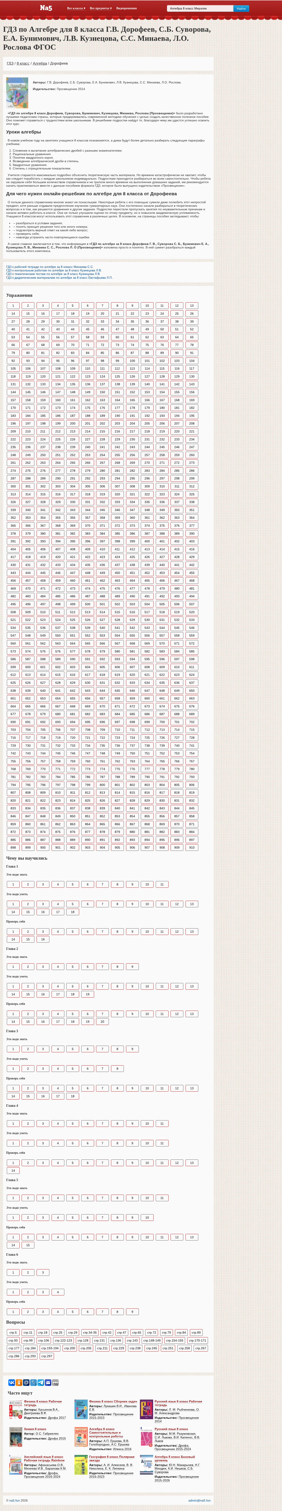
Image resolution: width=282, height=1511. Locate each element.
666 (43, 706)
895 (162, 840)
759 (72, 761)
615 (58, 675)
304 (72, 486)
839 (102, 808)
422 (87, 557)
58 (87, 337)
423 (102, 557)
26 (192, 313)
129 (177, 376)
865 (102, 824)
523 (43, 620)
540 (102, 628)
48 (132, 329)
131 (13, 384)
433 (58, 565)
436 (102, 565)
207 (177, 423)
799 (87, 785)
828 (132, 800)
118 (13, 376)
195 (192, 415)
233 (177, 439)
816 (147, 792)
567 (117, 643)
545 (177, 628)
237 (43, 447)
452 (147, 573)
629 (72, 682)
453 (162, 573)
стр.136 (115, 1340)
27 (13, 321)
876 (72, 832)
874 (43, 832)
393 (43, 541)
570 (162, 643)
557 (162, 635)
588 (43, 659)
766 (177, 761)
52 (192, 329)
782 (28, 777)
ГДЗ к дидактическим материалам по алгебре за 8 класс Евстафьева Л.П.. (59, 277)
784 (58, 777)
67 (28, 345)
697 (117, 722)
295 (132, 478)
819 (192, 792)
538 (72, 628)
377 (192, 525)
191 (132, 415)
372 (117, 525)
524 (58, 620)
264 (58, 462)
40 (13, 329)
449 (102, 573)
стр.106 (43, 1340)
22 (132, 313)
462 (102, 580)
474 (87, 588)
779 (177, 769)
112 (117, 368)
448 (87, 573)
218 (147, 431)
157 (13, 400)
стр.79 (166, 1332)
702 (192, 722)
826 (102, 800)
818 (177, 792)
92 (13, 361)
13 (192, 305)
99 (117, 361)
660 (147, 698)
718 (43, 737)
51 (177, 329)
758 (58, 761)
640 (43, 690)
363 (177, 517)
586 (13, 659)
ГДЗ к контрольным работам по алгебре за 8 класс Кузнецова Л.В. (54, 270)
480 (177, 588)
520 (192, 612)
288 (28, 478)
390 (192, 533)
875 (58, 832)
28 (28, 321)
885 (13, 840)
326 (13, 502)
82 (58, 353)
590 (72, 659)
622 (162, 675)
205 (147, 423)
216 (117, 431)
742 (13, 753)
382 (72, 533)
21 (117, 313)
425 (132, 557)
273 (192, 462)
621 (147, 675)
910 (192, 847)
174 (72, 408)
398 (117, 541)
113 (132, 368)
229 (117, 439)
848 (43, 816)
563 (58, 643)
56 (58, 337)
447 (72, 573)
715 (192, 729)
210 (28, 431)
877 (87, 832)
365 (13, 525)
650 (192, 690)
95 (58, 361)
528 (117, 620)
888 (58, 840)
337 (177, 502)
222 (13, 439)
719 (58, 737)
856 (162, 816)
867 (132, 824)
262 (28, 462)
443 (13, 573)
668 (72, 706)
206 (162, 423)
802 (132, 785)
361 (147, 517)
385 (117, 533)
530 (147, 620)
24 (162, 313)
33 (102, 321)
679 (43, 714)
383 (87, 533)
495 (13, 604)
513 (87, 612)
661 (162, 698)
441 (177, 565)
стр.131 (99, 1340)
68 (43, 345)
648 (162, 690)
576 (58, 651)
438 (132, 565)
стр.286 (14, 1356)
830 (162, 800)
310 (162, 486)
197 (28, 423)
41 (28, 329)
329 (58, 502)
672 (132, 706)
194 (177, 415)
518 (162, 612)
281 (117, 470)
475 (102, 588)
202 (102, 423)
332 (102, 502)
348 (147, 510)
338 (192, 502)
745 (58, 753)
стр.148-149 (152, 1340)
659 (132, 698)
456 (13, 580)
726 (162, 737)
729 (13, 745)
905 (117, 847)
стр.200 (69, 1348)
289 (43, 478)
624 (192, 675)
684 (117, 714)
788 (117, 777)
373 (132, 525)
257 (147, 455)
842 (147, 808)
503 (132, 604)
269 (132, 462)
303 (58, 486)
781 (13, 777)
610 (177, 667)
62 (147, 337)
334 (132, 502)
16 (43, 313)
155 (177, 392)
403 (192, 541)
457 (28, 580)
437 (117, 565)
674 (162, 706)
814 (117, 792)
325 (192, 494)
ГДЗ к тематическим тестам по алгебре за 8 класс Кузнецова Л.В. (53, 274)
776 (132, 769)
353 (28, 517)
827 (117, 800)
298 (177, 478)
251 (58, 455)
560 (13, 643)
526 (87, 620)
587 (28, 659)
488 (102, 596)
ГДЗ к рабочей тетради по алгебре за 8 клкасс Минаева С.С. (50, 267)
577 (72, 651)
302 (43, 486)
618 (102, 675)
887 (43, 840)
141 (162, 384)
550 (58, 635)
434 (72, 565)
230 (132, 439)
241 (102, 447)
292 (87, 478)
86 (117, 353)
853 (117, 816)
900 (43, 847)
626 (28, 682)
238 (58, 447)
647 (147, 690)
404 (13, 549)
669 (87, 706)
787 (102, 777)
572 (192, 643)
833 (13, 808)
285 (177, 470)
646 (132, 690)
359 (117, 517)
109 (72, 368)
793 (192, 777)
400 (147, 541)
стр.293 (30, 1356)
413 (147, 549)
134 (58, 384)
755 (13, 761)
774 (102, 769)
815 (132, 792)
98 (102, 361)
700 (162, 722)
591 (87, 659)
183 (13, 415)
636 (177, 682)
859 (13, 824)
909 (177, 847)
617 (87, 675)
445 (43, 573)
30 (58, 321)
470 (28, 588)
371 (102, 525)
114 (147, 368)
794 (13, 785)
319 (102, 494)
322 (147, 494)
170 (13, 408)
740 (177, 745)
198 (43, 423)
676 (192, 706)
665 (28, 706)
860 (28, 824)
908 (162, 847)
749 (117, 753)
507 (192, 604)
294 (117, 478)
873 (28, 832)
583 (162, 651)
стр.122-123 (63, 1340)
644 (102, 690)
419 (43, 557)
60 (117, 337)
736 (117, 745)
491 (147, 596)
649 (177, 690)
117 (191, 368)
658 (117, 698)
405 (28, 549)
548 (28, 635)
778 (162, 769)
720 (72, 737)
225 (58, 439)
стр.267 (200, 1348)
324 (177, 494)
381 (58, 533)
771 (58, 769)
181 (177, 408)
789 (132, 777)
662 (177, 698)
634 (147, 682)
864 (87, 824)
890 (87, 840)
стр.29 (72, 1332)
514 (102, 612)
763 (132, 761)
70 (72, 345)
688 (177, 714)
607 (132, 667)
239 (72, 447)
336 (162, 502)
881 (147, 832)
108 (58, 368)
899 (28, 847)
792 (177, 777)
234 (192, 439)
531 (162, 620)
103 (177, 361)
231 (147, 439)
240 (87, 447)
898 (13, 847)
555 (132, 635)
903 (87, 847)
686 (147, 714)
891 (102, 840)
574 (28, 651)
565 (87, 643)
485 (58, 596)
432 (43, 565)
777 (147, 769)
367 (43, 525)
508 (13, 612)
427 (162, 557)
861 (43, 824)
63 (162, 337)
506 (177, 604)
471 (43, 588)
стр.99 (28, 1340)
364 (192, 517)
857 (177, 816)
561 (28, 643)
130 (192, 376)
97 (87, 361)
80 (28, 353)
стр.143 (132, 1340)
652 (28, 698)
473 (72, 588)
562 (43, 643)
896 (177, 840)
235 (13, 447)
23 (147, 313)
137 (102, 384)
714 (177, 729)
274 (13, 470)
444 (28, 573)
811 (72, 792)
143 (192, 384)
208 (192, 423)
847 (28, 816)
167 (162, 400)
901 (58, 847)
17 (58, 313)
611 (191, 667)
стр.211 (102, 1348)
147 (58, 392)
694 (72, 722)
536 (43, 628)
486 (72, 596)
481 (192, 588)
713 (162, 729)
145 (28, 392)
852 (102, 816)
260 (192, 455)
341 (43, 510)
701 (177, 722)
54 (28, 337)
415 (177, 549)
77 (177, 345)
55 (43, 337)
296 (147, 478)
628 (58, 682)
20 (102, 313)
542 (132, 628)
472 (58, 588)
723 (117, 737)
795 (28, 785)
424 (117, 557)
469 (13, 588)
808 (28, 792)
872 (13, 832)
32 (87, 321)
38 (177, 321)
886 (28, 840)
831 (177, 800)
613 (28, 675)
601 (43, 667)
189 (102, 415)
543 (147, 628)
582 (147, 651)
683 (102, 714)
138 (117, 384)
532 (177, 620)
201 (87, 423)
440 (162, 565)
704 (28, 729)
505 (162, 604)
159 (43, 400)
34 (117, 321)
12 (177, 305)
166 (147, 400)
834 (28, 808)
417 (13, 557)
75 (147, 345)
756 (28, 761)
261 (13, 462)
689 (192, 714)
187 (72, 415)
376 (177, 525)
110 (87, 368)
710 (117, 729)
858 (192, 816)
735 (102, 745)
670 (102, 706)
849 (58, 816)
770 (43, 769)
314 (28, 494)
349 (162, 510)
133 (43, 384)
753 (177, 753)
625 (13, 682)
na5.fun (14, 1500)
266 (87, 462)
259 (177, 455)
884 (192, 832)
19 (87, 313)
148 (72, 392)
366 (28, 525)
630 (87, 682)
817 (162, 792)
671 (117, 706)
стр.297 (46, 1356)
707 (72, 729)
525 (72, 620)
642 (72, 690)
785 (72, 777)
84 (87, 353)
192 (147, 415)
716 (13, 737)
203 (117, 423)
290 (58, 478)
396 (87, 541)
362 (162, 517)
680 (58, 714)
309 (147, 486)
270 (147, 462)
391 (13, 541)
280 (102, 470)
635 (162, 682)
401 (162, 541)
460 (72, 580)
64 (177, 337)
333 (117, 502)
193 (162, 415)
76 (162, 345)
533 (192, 620)
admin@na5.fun (199, 1500)
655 (72, 698)
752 (162, 753)
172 (43, 408)
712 (147, 729)
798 (72, 785)
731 (43, 745)
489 (117, 596)
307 (117, 486)
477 (132, 588)
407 (58, 549)
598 (192, 659)
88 (147, 353)
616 (72, 675)
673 (147, 706)
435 (87, 565)
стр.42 (106, 1332)
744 (43, 753)
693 (58, 722)
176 (102, 408)
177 (117, 408)
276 (43, 470)
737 (132, 745)
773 (87, 769)
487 (87, 596)
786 (87, 777)
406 (43, 549)
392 (28, 541)
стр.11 (28, 1332)
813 (102, 792)
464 (132, 580)
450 (117, 573)
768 (13, 769)
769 (28, 769)
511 (57, 612)
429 (192, 557)
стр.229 (118, 1348)
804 (162, 785)
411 (117, 549)
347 (132, 510)
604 (87, 667)
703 (13, 729)
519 (177, 612)
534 (13, 628)
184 (28, 415)
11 (162, 305)
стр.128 (83, 1340)
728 (192, 737)
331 (87, 502)
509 (28, 612)
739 (162, 745)
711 (132, 729)
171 (28, 408)
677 (13, 714)
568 (132, 643)
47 (117, 329)
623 (177, 675)
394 (58, 541)
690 (13, 722)
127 (147, 376)
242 (117, 447)
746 (72, 753)
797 (58, 785)
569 (147, 643)
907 (147, 847)
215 (102, 431)
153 (147, 392)
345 (102, 510)
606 (117, 667)
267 (102, 462)
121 (58, 376)
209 (13, 431)
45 (87, 329)
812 (87, 792)
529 (132, 620)
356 (72, 517)
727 (177, 737)
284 (162, 470)
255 (117, 455)
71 (87, 345)
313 (13, 494)
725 (147, 737)
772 (72, 769)
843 (162, 808)
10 (147, 305)
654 (58, 698)
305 (87, 486)
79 (13, 353)
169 (192, 400)
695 (87, 722)
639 (28, 690)
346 (117, 510)
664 (13, 706)
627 (43, 682)
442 (192, 565)
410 (102, 549)
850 (72, 816)
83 (72, 353)
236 (28, 447)
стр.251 (168, 1348)
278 (72, 470)
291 (72, 478)
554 (117, 635)
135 (72, 384)
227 (87, 439)
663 (192, 698)
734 (87, 745)
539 (87, 628)
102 (162, 361)
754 (192, 753)
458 (43, 580)
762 (117, 761)
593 (117, 659)
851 (87, 816)
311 (177, 486)
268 (117, 462)
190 (117, 415)
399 (132, 541)
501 (102, 604)
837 (72, 808)
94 (43, 361)
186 (58, 415)
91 (192, 353)
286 (192, 470)
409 (87, 549)
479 (162, 588)
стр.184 (30, 1348)
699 (147, 722)
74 (132, 345)
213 (72, 431)
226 (72, 439)
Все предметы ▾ (101, 8)
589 (58, 659)
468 (192, 580)
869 (162, 824)
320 (117, 494)
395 (72, 541)
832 (192, 800)
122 (72, 376)
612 (13, 675)
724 (132, 737)
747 (87, 753)
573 (13, 651)
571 (177, 643)
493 (177, 596)
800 (102, 785)
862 (58, 824)
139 (132, 384)
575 (43, 651)
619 (117, 675)
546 (192, 628)
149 (87, 392)
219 (162, 431)
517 (147, 612)
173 (58, 408)
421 (72, 557)
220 (177, 431)
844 (177, 808)
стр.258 (184, 1348)
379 (28, 533)
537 (58, 628)
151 (117, 392)
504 (147, 604)
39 (192, 321)
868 (147, 824)
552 (87, 635)
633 (132, 682)
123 (87, 376)
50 (162, 329)
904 (102, 847)
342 (58, 510)
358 (102, 517)
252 (72, 455)
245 (162, 447)
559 (192, 635)
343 (72, 510)
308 (132, 486)
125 (117, 376)
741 (192, 745)
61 (132, 337)
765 (162, 761)
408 (72, 549)
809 (43, 792)
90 (177, 353)
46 (102, 329)
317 (72, 494)
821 (28, 800)
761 (102, 761)
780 (192, 769)
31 (72, 321)
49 (147, 329)
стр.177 (14, 1348)
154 (162, 392)
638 (13, 690)
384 (102, 533)
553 (102, 635)
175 (87, 408)
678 (28, 714)
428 (177, 557)
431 (28, 565)
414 (162, 549)
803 (147, 785)
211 (42, 431)
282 (132, 470)
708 (87, 729)
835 (43, 808)
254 (102, 455)
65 (192, 337)
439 (147, 565)
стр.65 (136, 1332)
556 (147, 635)
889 (72, 840)
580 (117, 651)
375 (162, 525)
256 (132, 455)
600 (28, 667)
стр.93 (13, 1340)
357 (87, 517)
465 (147, 580)
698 (132, 722)
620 (132, 675)
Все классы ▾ (76, 8)
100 (132, 361)
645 (117, 690)
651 (13, 698)
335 (147, 502)
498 (58, 604)
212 (58, 431)
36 (147, 321)
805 (177, 785)
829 (147, 800)
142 (177, 384)
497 (43, 604)
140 (147, 384)
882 (162, 832)
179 (147, 408)
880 (132, 832)
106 (28, 368)
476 (117, 588)
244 (147, 447)
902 (72, 847)
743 (28, 753)
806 (192, 785)
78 (192, 345)
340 (28, 510)
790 (147, 777)
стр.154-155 (174, 1340)
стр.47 (121, 1332)
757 (43, 761)
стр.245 (151, 1348)
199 (58, 423)
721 (87, 737)
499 (72, 604)
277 (58, 470)
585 (192, 651)
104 (192, 361)
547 (13, 635)
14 (13, 313)
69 (58, 345)
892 (117, 840)
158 (28, 400)
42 (43, 329)
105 (13, 368)
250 (43, 455)
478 (147, 588)
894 (147, 840)
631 (102, 682)
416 (192, 549)
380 (43, 533)
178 (132, 408)
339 (13, 510)
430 (13, 565)
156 (192, 392)
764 (147, 761)
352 (13, 517)
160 (58, 400)
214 (87, 431)
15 (28, 313)
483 (28, 596)
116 (177, 368)
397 (102, 541)
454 (177, 573)
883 (177, 832)
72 (102, 345)
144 (13, 392)
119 (28, 376)
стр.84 (181, 1332)
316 (58, 494)
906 (132, 847)
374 (147, 525)
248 (13, 455)
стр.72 (151, 1332)
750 (132, 753)
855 (147, 816)
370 (87, 525)
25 (177, 313)
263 (43, 462)
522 (28, 620)
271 (162, 462)
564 (72, 643)
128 (162, 376)
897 (192, 840)
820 (13, 800)
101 (147, 361)
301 (28, 486)
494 (192, 596)
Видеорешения (126, 8)
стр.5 (13, 1332)
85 (102, 353)
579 (102, 651)
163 (102, 400)
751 (147, 753)
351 (192, 510)
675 (177, 706)
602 (58, 667)
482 (13, 596)
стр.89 (196, 1332)
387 (147, 533)
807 (13, 792)
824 (72, 800)
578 (87, 651)
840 (117, 808)
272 (177, 462)
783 (43, 777)
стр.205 (86, 1348)
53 (13, 337)
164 (117, 400)
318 (87, 494)
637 (192, 682)
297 (162, 478)
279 (87, 470)
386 (132, 533)
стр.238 (135, 1348)
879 (117, 832)
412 (132, 549)
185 (43, 415)
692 (43, 722)
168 (177, 400)
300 (13, 486)
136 (87, 384)
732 (58, 745)
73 (117, 345)
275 (28, 470)
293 (102, 478)
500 (87, 604)
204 (132, 423)
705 (43, 729)
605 (102, 667)
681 (72, 714)
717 (28, 737)
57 (72, 337)
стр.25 (57, 1332)
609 (162, 667)
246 (177, 447)
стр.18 (42, 1332)
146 (43, 392)
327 (28, 502)
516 (132, 612)
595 (147, 659)
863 (72, 824)
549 (43, 635)
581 (132, 651)
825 (87, 800)
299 (192, 478)
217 (132, 431)
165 (132, 400)
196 (13, 423)
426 (147, 557)
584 (177, 651)
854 (132, 816)
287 (13, 478)
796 (43, 785)
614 (43, 675)
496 (28, 604)
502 (117, 604)
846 (13, 816)
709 (102, 729)
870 (177, 824)
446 (58, 573)
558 (177, 635)
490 (132, 596)
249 (28, 455)
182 (192, 408)
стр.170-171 (197, 1340)
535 (28, 628)
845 (192, 808)
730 (28, 745)
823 (58, 800)
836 (58, 808)
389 (177, 533)
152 (132, 392)
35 (132, 321)
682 (87, 714)
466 (162, 580)
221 (192, 431)
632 (117, 682)
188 (87, 415)
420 (58, 557)
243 (132, 447)
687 (162, 714)
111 (102, 368)
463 (117, 580)
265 (72, 462)
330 (72, 502)
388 (162, 533)
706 (58, 729)
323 (162, 494)
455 (192, 573)
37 (162, 321)
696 (102, 722)
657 (102, 698)
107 (43, 368)
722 (102, 737)
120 (43, 376)
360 (132, 517)
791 (162, 777)
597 (177, 659)
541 (117, 628)
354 (43, 517)
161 (72, 400)
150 (102, 392)
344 (87, 510)
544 (162, 628)
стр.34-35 (90, 1332)
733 (72, 745)
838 (87, 808)
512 (72, 612)
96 (72, 361)
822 (43, 800)
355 (58, 517)
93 (28, 361)
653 (43, 698)
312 (192, 486)
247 (192, 447)
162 (87, 400)
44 (72, 329)
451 (132, 573)
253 (87, 455)
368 (58, 525)
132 (28, 384)
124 (102, 376)
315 (43, 494)
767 (192, 761)
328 (43, 502)
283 (147, 470)
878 (102, 832)
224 (43, 439)
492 (162, 596)
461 (87, 580)
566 (102, 643)
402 (177, 541)
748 (102, 753)
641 (58, 690)
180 (162, 408)
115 (162, 368)
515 (117, 612)
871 (192, 824)
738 (147, 745)
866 (117, 824)
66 (13, 345)
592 (102, 659)
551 (72, 635)
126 (132, 376)
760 (87, 761)
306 (102, 486)
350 (177, 510)
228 (102, 439)
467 (177, 580)
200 (72, 423)
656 (87, 698)
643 (87, 690)
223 (28, 439)
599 (13, 667)
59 (102, 337)
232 (162, 439)
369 (72, 525)
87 (132, 353)
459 (58, 580)
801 (117, 785)
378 (13, 533)
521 (13, 620)
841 (132, 808)
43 (58, 329)
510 (43, 612)
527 (102, 620)
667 (58, 706)
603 (72, 667)
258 (162, 455)
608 (147, 667)
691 (28, 722)
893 (132, 840)
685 (132, 714)
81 (43, 353)
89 (162, 353)
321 (132, 494)
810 (58, 792)
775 (117, 769)
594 (132, 659)
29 (43, 321)
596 (162, 659)
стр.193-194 (50, 1348)
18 (72, 313)
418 (28, 557)
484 (43, 596)
